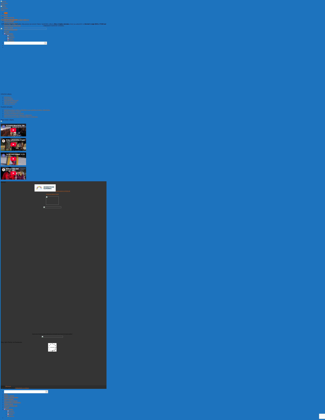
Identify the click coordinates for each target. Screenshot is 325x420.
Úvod (6, 15)
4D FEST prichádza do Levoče (14, 113)
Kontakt (6, 407)
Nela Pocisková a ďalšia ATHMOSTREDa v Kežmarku (21, 117)
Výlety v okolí (8, 28)
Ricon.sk (8, 386)
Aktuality (2, 15)
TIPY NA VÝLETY (9, 104)
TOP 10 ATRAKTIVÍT (10, 102)
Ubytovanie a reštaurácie (12, 26)
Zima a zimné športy (11, 401)
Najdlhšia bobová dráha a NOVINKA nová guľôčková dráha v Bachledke (27, 110)
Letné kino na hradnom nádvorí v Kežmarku (18, 115)
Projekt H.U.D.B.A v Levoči (12, 111)
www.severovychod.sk (63, 191)
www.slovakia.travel (52, 194)
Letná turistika (9, 21)
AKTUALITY (8, 97)
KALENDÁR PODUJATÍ (11, 100)
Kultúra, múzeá (9, 17)
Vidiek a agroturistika (11, 397)
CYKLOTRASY (8, 99)
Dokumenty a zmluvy (22, 388)
